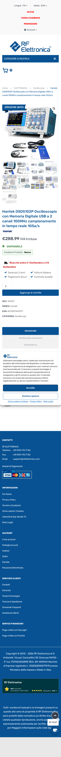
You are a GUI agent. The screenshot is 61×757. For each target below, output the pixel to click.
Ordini (5, 556)
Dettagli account (10, 545)
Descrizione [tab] (30, 331)
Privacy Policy (36, 401)
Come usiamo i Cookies (18, 401)
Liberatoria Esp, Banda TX (14, 516)
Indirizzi (5, 551)
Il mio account (8, 539)
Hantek (14, 306)
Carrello (5, 562)
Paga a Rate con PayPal (13, 635)
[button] (54, 108)
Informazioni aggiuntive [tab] (30, 338)
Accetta (30, 388)
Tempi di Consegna (11, 596)
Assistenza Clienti (10, 613)
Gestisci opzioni (30, 396)
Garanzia (6, 590)
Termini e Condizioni (11, 505)
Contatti (6, 584)
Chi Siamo (7, 494)
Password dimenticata (12, 567)
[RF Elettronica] (30, 46)
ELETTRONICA (20, 88)
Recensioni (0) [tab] (30, 345)
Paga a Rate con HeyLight (14, 630)
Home (5, 88)
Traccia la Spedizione (12, 601)
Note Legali (48, 401)
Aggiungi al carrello (30, 292)
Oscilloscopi (38, 88)
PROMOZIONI (30, 24)
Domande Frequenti (11, 607)
